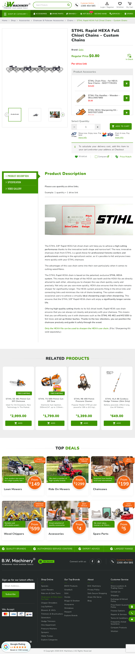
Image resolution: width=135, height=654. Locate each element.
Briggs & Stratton (72, 600)
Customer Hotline (87, 3)
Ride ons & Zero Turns (51, 593)
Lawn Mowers (47, 589)
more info (82, 138)
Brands (72, 14)
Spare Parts (57, 14)
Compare (102, 157)
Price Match (125, 156)
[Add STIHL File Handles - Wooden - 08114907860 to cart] (127, 98)
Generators (46, 617)
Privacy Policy (94, 589)
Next (63, 115)
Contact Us (115, 592)
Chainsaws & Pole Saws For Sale (51, 598)
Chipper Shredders (49, 603)
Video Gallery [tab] (14, 188)
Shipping (114, 595)
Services (116, 14)
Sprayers (45, 632)
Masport (68, 612)
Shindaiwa (68, 608)
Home (4, 20)
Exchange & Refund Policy (119, 600)
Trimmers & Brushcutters (52, 614)
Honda (67, 597)
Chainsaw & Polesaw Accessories (48, 20)
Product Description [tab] (18, 176)
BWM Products (71, 586)
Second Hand (100, 14)
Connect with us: (78, 561)
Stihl (81, 49)
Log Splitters (46, 606)
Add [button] (20, 423)
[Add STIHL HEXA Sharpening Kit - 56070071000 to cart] (127, 113)
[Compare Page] (108, 156)
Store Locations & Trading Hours (118, 587)
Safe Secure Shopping (97, 593)
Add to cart (122, 126)
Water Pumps (47, 636)
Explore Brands (71, 615)
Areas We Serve (95, 597)
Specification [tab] (14, 182)
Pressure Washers (49, 628)
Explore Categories (49, 639)
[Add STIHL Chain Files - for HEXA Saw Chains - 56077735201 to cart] (127, 84)
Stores (130, 14)
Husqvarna (69, 604)
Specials (44, 586)
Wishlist (114, 631)
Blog (90, 600)
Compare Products (119, 627)
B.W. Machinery (94, 586)
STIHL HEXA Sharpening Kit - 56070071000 (103, 111)
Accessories (41, 14)
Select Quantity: (80, 121)
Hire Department (48, 625)
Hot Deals (87, 13)
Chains (70, 20)
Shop (13, 20)
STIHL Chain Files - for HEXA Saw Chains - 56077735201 (102, 82)
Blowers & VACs (48, 610)
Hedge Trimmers (48, 621)
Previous (7, 115)
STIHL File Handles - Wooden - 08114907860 (103, 96)
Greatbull (68, 589)
